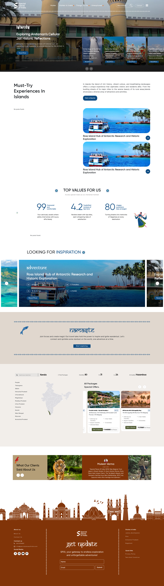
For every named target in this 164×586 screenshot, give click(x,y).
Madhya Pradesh (20, 401)
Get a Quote (90, 98)
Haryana (18, 407)
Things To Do (82, 5)
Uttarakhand (19, 395)
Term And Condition (132, 557)
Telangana (18, 385)
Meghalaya (19, 398)
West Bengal (19, 413)
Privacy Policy (130, 554)
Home (53, 5)
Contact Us (18, 537)
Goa (126, 536)
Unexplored (96, 5)
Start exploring (82, 346)
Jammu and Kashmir (132, 533)
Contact (139, 5)
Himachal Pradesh (21, 391)
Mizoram (18, 416)
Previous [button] (6, 283)
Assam (17, 410)
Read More (22, 61)
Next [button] (157, 283)
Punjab (17, 382)
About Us (17, 533)
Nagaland (128, 543)
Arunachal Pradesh (21, 419)
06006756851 (20, 543)
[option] (47, 110)
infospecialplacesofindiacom (26, 546)
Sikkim (17, 388)
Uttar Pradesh (20, 404)
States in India (66, 5)
